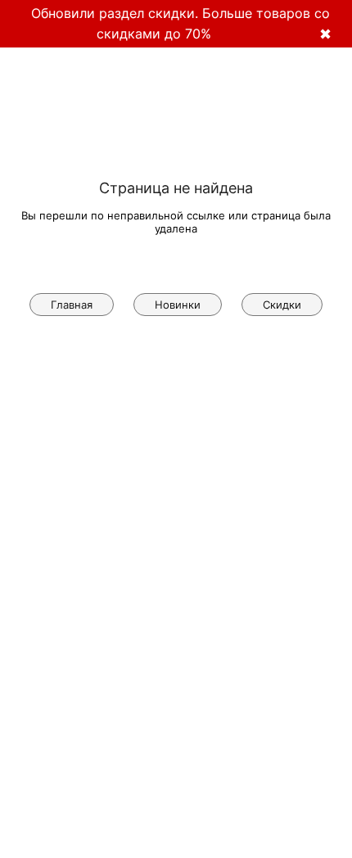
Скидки (282, 304)
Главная (72, 304)
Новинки (178, 304)
